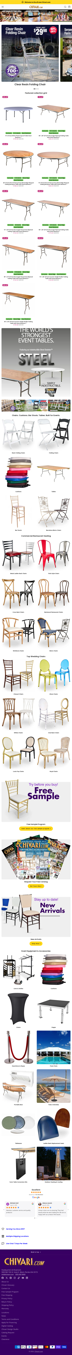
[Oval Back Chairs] (53, 716)
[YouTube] (23, 1278)
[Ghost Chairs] (53, 677)
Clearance (5, 1339)
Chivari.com (38, 1351)
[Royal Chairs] (53, 754)
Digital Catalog (7, 1326)
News (4, 1316)
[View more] (36, 16)
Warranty (5, 1308)
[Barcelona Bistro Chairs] (53, 513)
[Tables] (53, 474)
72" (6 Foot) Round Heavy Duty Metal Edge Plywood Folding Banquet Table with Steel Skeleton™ (53, 165)
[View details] (30, 56)
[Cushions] (18, 474)
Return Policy (7, 1302)
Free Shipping (7, 1295)
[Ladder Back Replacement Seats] (53, 1126)
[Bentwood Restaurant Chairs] (53, 595)
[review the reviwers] (33, 1204)
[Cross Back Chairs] (18, 595)
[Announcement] (36, 2)
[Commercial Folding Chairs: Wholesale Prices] (53, 436)
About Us (5, 1282)
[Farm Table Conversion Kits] (18, 1165)
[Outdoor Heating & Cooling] (53, 1165)
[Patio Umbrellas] (53, 1087)
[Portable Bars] (18, 1087)
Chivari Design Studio (10, 1329)
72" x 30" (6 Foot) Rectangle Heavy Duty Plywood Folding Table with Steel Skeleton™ (18, 212)
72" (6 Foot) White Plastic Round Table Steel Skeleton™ (18, 118)
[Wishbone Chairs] (18, 634)
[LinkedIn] (27, 1278)
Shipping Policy (8, 1305)
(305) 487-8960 (20, 1274)
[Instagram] (15, 1278)
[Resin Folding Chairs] (18, 436)
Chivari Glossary (8, 1285)
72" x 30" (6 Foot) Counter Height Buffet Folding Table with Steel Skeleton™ (53, 259)
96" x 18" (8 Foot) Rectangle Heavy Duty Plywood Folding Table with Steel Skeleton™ (18, 259)
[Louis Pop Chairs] (18, 754)
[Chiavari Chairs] (18, 677)
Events (4, 1336)
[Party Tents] (53, 1049)
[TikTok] (19, 1278)
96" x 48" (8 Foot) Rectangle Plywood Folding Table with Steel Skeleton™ (53, 118)
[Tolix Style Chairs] (53, 556)
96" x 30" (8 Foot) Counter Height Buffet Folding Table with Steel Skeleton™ (18, 305)
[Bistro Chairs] (53, 634)
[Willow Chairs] (18, 716)
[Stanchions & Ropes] (18, 1049)
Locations (5, 1312)
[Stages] (53, 1010)
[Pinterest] (11, 1278)
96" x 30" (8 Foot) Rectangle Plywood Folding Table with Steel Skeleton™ (53, 212)
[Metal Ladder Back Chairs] (18, 556)
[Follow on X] (7, 1278)
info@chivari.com (8, 1274)
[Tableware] (18, 1126)
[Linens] (18, 1010)
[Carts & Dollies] (18, 971)
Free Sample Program (10, 1292)
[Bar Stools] (18, 513)
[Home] (36, 7)
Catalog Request (8, 1332)
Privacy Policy (7, 1298)
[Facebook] (3, 1278)
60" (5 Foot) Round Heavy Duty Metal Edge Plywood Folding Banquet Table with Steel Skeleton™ (18, 165)
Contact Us (6, 1288)
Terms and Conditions (10, 1319)
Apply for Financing (9, 1322)
